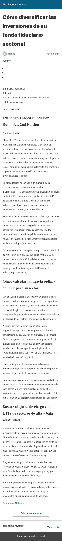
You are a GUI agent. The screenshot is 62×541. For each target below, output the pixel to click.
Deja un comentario (31, 513)
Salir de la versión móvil (31, 536)
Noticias (19, 503)
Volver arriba (53, 527)
